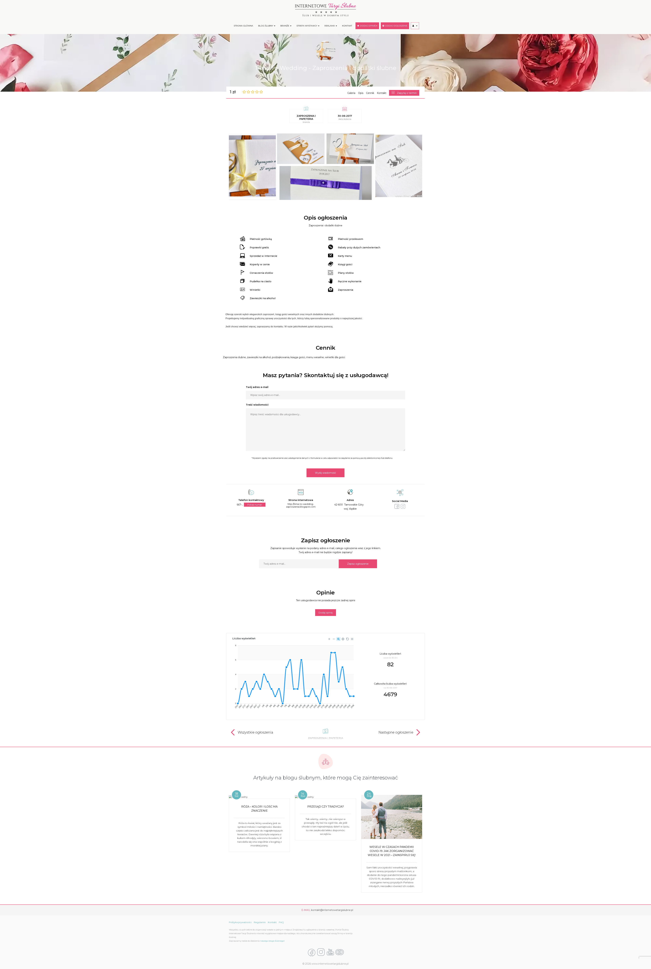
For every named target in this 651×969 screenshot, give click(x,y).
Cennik (370, 93)
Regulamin (260, 922)
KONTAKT (347, 25)
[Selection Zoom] (338, 639)
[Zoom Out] (334, 639)
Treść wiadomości (257, 404)
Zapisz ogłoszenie (358, 563)
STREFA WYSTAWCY (307, 25)
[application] (293, 675)
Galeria (351, 93)
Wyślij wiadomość (325, 472)
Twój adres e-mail (257, 387)
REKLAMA (329, 25)
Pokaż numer (254, 504)
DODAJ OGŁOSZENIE (395, 25)
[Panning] (343, 639)
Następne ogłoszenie (395, 732)
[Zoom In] (329, 639)
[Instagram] (321, 952)
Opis (360, 93)
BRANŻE (285, 25)
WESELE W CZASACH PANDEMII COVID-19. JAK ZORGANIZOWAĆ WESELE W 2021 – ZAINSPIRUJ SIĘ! (392, 851)
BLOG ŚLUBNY (266, 25)
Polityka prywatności (240, 922)
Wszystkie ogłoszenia (255, 732)
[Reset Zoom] (347, 639)
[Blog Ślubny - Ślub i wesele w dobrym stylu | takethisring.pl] (339, 952)
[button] (415, 25)
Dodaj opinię (326, 612)
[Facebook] (311, 952)
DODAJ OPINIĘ (367, 25)
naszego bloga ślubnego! (272, 941)
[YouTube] (330, 952)
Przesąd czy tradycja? (325, 806)
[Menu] (352, 639)
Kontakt (381, 93)
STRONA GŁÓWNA (243, 25)
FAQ (281, 922)
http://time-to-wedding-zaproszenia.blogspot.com (300, 505)
